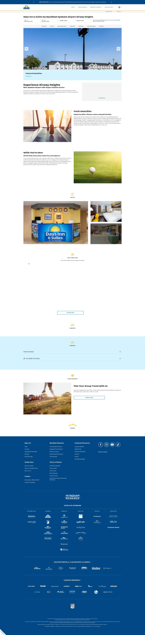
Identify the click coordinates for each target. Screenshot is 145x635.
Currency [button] (118, 11)
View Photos (106, 234)
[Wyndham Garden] (64, 527)
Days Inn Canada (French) (31, 468)
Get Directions (70, 312)
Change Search (108, 11)
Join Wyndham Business (56, 446)
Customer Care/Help (30, 482)
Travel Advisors (53, 456)
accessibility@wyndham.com (79, 621)
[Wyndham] (97, 516)
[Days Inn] (48, 516)
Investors (77, 454)
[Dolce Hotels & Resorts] (113, 522)
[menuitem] (73, 7)
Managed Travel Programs (56, 449)
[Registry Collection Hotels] (113, 516)
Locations (27, 449)
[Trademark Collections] (97, 522)
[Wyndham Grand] (113, 527)
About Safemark (54, 473)
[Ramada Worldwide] (64, 544)
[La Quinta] (64, 516)
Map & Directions (62, 26)
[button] (33, 2)
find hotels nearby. (101, 21)
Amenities (72, 26)
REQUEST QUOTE (89, 397)
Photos (52, 26)
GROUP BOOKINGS (91, 26)
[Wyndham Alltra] (81, 538)
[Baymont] (64, 538)
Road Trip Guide (29, 456)
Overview (44, 26)
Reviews (101, 26)
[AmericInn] (64, 533)
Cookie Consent (54, 475)
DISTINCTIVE (113, 511)
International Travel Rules (31, 451)
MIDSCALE (64, 511)
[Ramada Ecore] (64, 549)
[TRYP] (81, 516)
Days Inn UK (28, 470)
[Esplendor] (81, 522)
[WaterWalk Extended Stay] (32, 522)
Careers (77, 456)
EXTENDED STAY (31, 511)
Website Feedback (102, 452)
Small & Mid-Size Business (56, 454)
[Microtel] (48, 527)
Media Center (78, 449)
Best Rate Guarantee (55, 465)
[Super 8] (48, 522)
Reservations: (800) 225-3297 (32, 480)
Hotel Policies (101, 98)
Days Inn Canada (29, 465)
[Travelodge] (48, 538)
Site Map (27, 454)
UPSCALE (97, 511)
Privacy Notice (53, 468)
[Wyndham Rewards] (72, 497)
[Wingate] (64, 522)
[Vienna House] (81, 533)
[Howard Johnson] (48, 533)
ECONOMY (48, 511)
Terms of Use (53, 470)
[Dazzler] (81, 527)
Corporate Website (79, 446)
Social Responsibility (80, 459)
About (26, 446)
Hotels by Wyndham (72, 505)
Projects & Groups (54, 451)
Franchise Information (80, 451)
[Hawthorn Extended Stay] (32, 516)
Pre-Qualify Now (102, 2)
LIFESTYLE (81, 511)
